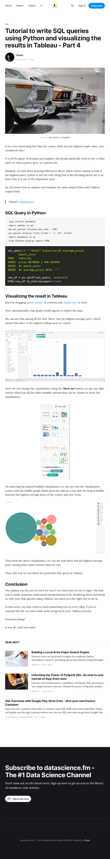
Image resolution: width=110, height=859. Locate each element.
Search (19, 5)
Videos (31, 5)
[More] (41, 6)
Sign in (82, 5)
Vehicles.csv (26, 201)
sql (7, 24)
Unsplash (66, 137)
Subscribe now (20, 798)
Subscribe (96, 5)
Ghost (87, 840)
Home (8, 5)
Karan (19, 55)
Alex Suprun (54, 137)
